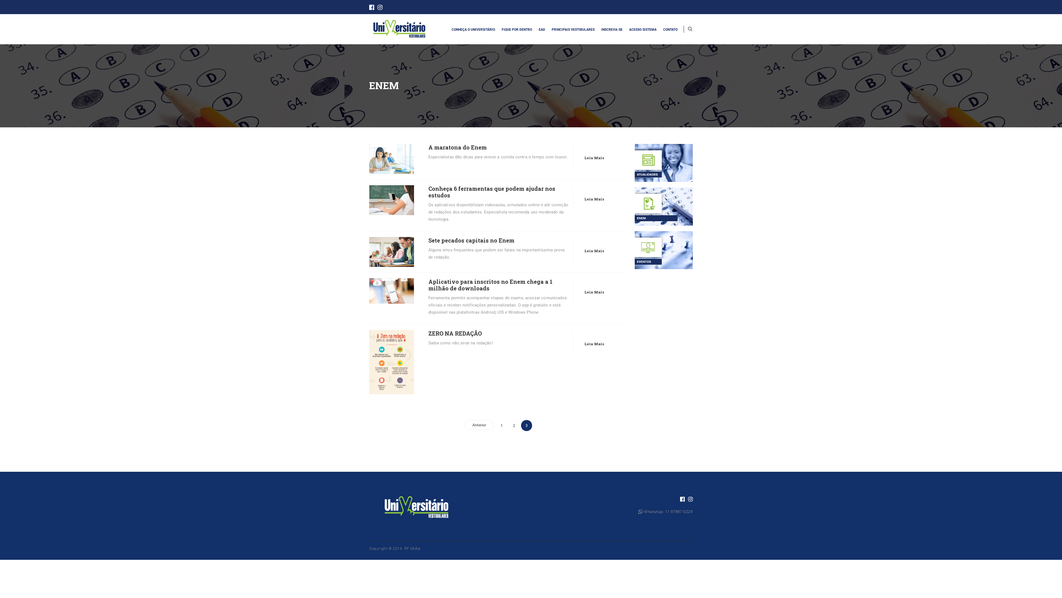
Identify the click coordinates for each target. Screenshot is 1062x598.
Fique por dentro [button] (517, 30)
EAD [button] (542, 30)
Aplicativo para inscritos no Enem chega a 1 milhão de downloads (490, 285)
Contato (670, 30)
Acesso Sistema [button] (643, 30)
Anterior (479, 425)
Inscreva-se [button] (612, 30)
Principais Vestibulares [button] (573, 30)
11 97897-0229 (679, 511)
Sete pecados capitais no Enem (471, 240)
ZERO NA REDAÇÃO (455, 333)
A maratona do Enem (457, 147)
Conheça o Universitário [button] (473, 30)
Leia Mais (594, 157)
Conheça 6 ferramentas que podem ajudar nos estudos (491, 192)
